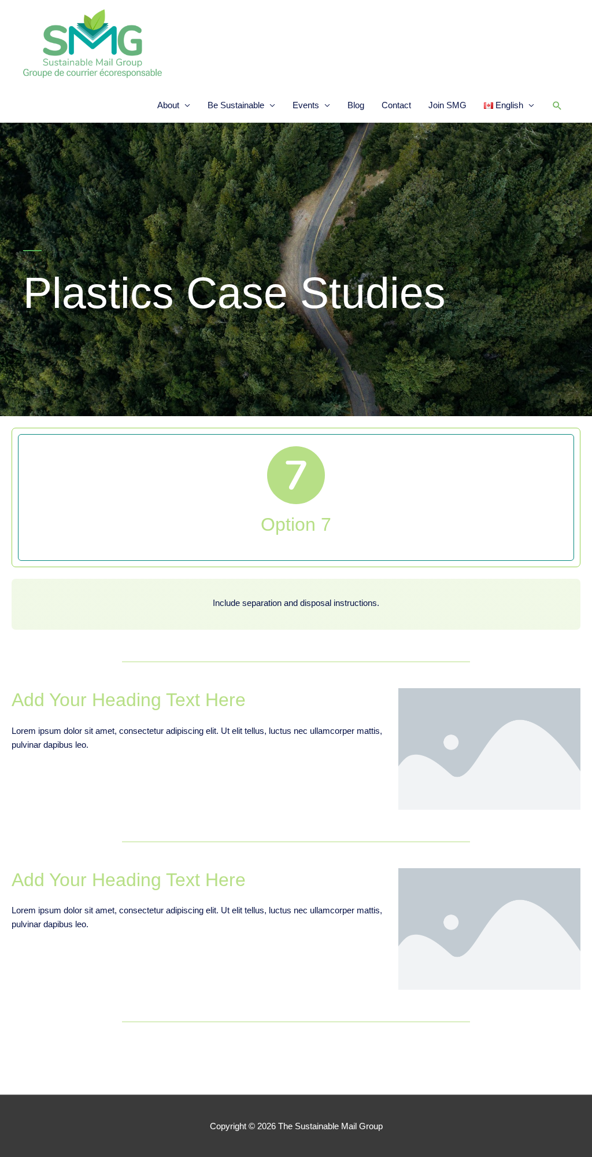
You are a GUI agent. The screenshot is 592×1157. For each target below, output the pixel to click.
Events (306, 105)
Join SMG (447, 105)
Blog (355, 105)
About (168, 105)
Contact (396, 105)
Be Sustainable (236, 105)
